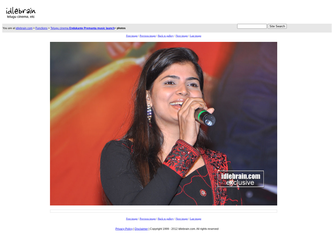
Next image (182, 36)
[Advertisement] (145, 13)
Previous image (148, 36)
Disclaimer (141, 228)
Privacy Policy (124, 228)
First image (132, 36)
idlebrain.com (24, 28)
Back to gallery (166, 36)
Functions (41, 28)
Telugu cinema (82, 28)
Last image (195, 36)
